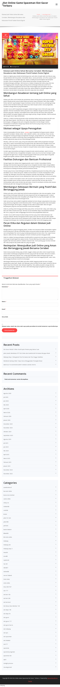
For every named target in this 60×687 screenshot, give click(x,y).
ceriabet (27, 132)
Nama (4, 301)
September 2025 (8, 435)
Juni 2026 (6, 401)
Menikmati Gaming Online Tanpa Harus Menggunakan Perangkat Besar (23, 361)
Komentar (5, 286)
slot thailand (7, 640)
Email (4, 309)
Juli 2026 (6, 397)
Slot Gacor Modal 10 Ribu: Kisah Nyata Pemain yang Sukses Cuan (21, 349)
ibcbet (5, 514)
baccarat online (8, 491)
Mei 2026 (6, 405)
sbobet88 (6, 571)
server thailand (8, 575)
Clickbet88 (6, 506)
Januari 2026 (7, 420)
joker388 (6, 522)
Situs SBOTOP (7, 587)
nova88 (6, 556)
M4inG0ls (6, 66)
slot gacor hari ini (8, 625)
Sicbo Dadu (7, 579)
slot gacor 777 (8, 621)
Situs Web (5, 317)
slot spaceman (8, 636)
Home (38, 14)
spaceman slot (8, 655)
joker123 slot (7, 518)
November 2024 (8, 470)
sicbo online (7, 583)
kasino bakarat (7, 529)
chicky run (6, 502)
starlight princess (8, 663)
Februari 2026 (7, 416)
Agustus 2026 (7, 393)
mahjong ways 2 (8, 548)
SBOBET (6, 567)
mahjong (6, 541)
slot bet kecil (7, 602)
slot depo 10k (7, 610)
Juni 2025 (6, 447)
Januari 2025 (7, 466)
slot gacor (6, 617)
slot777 (6, 644)
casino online (7, 499)
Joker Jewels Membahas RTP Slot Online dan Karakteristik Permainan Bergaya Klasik (27, 353)
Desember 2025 (8, 424)
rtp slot (6, 564)
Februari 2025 (7, 462)
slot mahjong (7, 629)
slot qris (6, 633)
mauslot (6, 552)
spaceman (6, 648)
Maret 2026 (7, 412)
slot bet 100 (7, 594)
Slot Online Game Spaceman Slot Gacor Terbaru (25, 4)
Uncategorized (46, 14)
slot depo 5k (7, 613)
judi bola (6, 525)
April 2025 (6, 454)
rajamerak (6, 560)
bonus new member (9, 495)
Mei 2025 (6, 450)
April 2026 (6, 408)
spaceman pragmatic (9, 652)
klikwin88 (6, 533)
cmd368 (6, 510)
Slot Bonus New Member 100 (12, 606)
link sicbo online (8, 537)
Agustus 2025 (7, 439)
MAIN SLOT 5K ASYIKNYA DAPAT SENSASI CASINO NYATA (20, 364)
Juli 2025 (6, 443)
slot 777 (6, 590)
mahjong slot (7, 545)
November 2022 (8, 473)
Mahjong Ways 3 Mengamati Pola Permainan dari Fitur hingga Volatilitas (23, 357)
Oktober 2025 (7, 431)
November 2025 (8, 428)
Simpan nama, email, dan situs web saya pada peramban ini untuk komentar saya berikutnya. (30, 326)
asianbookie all (7, 487)
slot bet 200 (7, 598)
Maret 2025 (7, 458)
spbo (5, 659)
